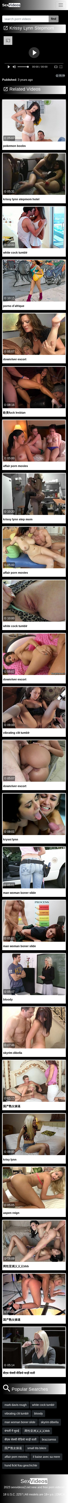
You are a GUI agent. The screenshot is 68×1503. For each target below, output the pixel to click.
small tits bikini (36, 1448)
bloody (38, 1413)
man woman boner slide (20, 1422)
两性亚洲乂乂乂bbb (37, 1430)
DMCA (60, 1494)
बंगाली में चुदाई (12, 1430)
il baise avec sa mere (46, 1456)
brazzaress (49, 1439)
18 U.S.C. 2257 (13, 1494)
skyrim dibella (50, 1422)
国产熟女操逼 (13, 1448)
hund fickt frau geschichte (21, 1465)
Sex (11, 5)
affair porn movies (16, 1456)
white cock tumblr (43, 1404)
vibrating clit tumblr (17, 1413)
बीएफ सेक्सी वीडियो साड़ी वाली (20, 1439)
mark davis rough (16, 1404)
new (34, 1487)
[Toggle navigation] (61, 5)
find (53, 18)
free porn (48, 1487)
